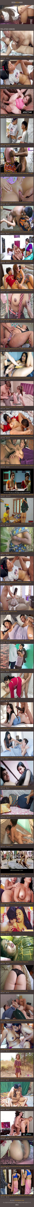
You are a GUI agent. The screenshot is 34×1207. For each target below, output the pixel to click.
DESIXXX (17, 2)
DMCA (17, 1204)
